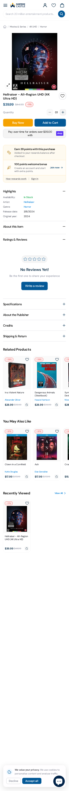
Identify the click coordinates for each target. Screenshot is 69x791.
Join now (55, 167)
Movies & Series (18, 26)
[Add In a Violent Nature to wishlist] (27, 359)
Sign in (34, 178)
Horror (43, 26)
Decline (13, 781)
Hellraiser (29, 202)
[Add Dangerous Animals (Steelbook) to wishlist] (57, 359)
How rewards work (16, 178)
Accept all (31, 781)
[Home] (5, 26)
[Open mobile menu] (5, 5)
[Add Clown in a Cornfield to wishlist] (27, 431)
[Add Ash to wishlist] (57, 431)
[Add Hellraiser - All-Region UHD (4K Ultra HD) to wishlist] (62, 95)
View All (59, 493)
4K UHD (33, 26)
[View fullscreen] (8, 85)
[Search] (61, 13)
